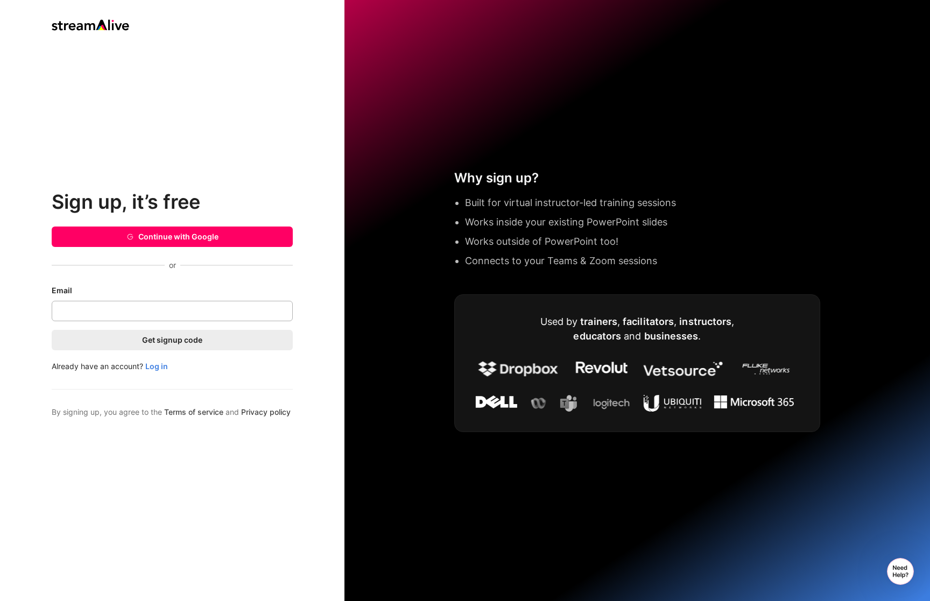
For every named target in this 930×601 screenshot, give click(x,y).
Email (62, 290)
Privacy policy (266, 411)
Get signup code (172, 339)
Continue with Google (178, 236)
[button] (900, 571)
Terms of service (193, 411)
